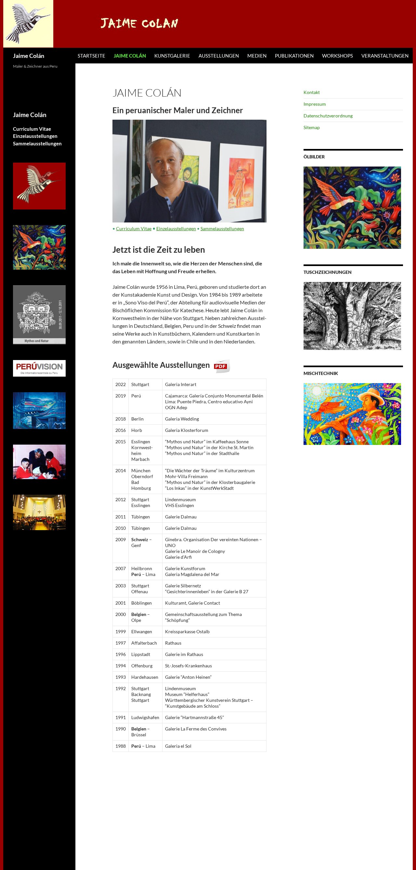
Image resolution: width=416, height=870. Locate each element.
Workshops (337, 56)
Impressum (315, 104)
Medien (256, 56)
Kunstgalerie (172, 56)
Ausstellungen (219, 56)
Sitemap (312, 127)
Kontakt (312, 92)
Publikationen (294, 56)
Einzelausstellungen (176, 228)
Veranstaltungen (385, 56)
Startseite (91, 56)
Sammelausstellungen (222, 228)
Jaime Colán (28, 55)
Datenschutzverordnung (328, 115)
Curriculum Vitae (133, 228)
